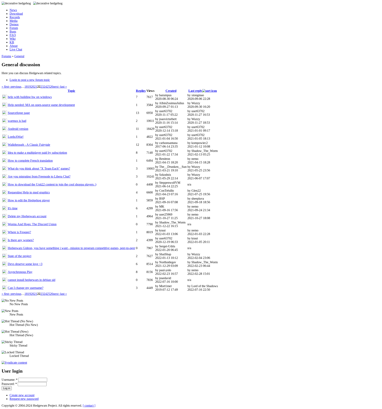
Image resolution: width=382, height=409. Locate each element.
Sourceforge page (19, 113)
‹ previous (15, 86)
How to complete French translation (30, 160)
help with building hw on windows (30, 97)
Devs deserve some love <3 (25, 264)
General (19, 56)
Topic (71, 90)
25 (48, 86)
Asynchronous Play (20, 272)
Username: (10, 379)
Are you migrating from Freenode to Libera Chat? (39, 176)
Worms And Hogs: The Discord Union (32, 224)
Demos (14, 24)
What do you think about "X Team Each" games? (39, 168)
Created (171, 90)
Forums (6, 56)
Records (15, 17)
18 (26, 86)
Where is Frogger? (19, 232)
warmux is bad (17, 120)
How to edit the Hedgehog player (29, 200)
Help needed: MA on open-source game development (41, 105)
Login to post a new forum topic (30, 80)
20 (32, 86)
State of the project (19, 256)
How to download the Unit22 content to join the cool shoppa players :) (52, 184)
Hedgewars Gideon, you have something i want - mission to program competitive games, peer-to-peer (71, 248)
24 (45, 86)
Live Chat (16, 49)
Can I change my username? (25, 288)
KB (12, 42)
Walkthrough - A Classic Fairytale (29, 144)
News (13, 10)
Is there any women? (21, 240)
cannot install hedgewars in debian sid (31, 280)
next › (56, 86)
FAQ (13, 35)
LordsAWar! (15, 136)
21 (35, 86)
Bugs (13, 31)
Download (16, 13)
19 (29, 86)
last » (63, 86)
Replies (141, 90)
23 (42, 86)
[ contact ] (89, 405)
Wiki (13, 38)
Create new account (22, 395)
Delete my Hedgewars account (27, 216)
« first (5, 86)
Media (14, 20)
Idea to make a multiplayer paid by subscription (37, 152)
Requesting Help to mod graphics (29, 192)
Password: (9, 384)
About (14, 46)
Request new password (24, 398)
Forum (14, 28)
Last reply (195, 90)
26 (51, 86)
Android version (18, 128)
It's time (13, 208)
